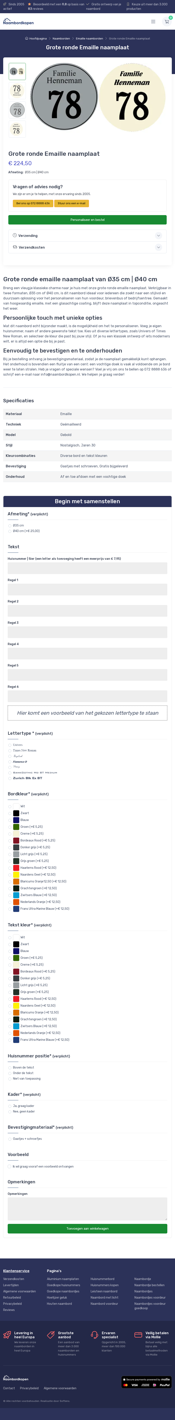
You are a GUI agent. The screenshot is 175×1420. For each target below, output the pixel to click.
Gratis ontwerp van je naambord (103, 7)
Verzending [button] (28, 236)
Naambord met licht (104, 1297)
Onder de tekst (23, 1073)
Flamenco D (20, 761)
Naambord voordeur (104, 1304)
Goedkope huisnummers (63, 1285)
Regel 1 (13, 580)
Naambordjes (143, 1291)
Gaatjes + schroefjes (27, 1139)
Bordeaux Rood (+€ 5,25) (37, 840)
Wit (22, 806)
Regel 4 (13, 644)
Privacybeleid (12, 1304)
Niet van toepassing (27, 1078)
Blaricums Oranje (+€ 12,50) (39, 1012)
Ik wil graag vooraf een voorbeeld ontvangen (43, 1166)
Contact (9, 1388)
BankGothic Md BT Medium (35, 772)
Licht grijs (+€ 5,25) (34, 854)
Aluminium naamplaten (63, 1279)
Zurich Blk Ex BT (27, 778)
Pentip (16, 766)
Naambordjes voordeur (150, 1297)
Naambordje (142, 1279)
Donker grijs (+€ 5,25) (35, 847)
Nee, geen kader (24, 1111)
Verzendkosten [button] (32, 247)
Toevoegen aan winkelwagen (87, 1228)
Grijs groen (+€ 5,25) (34, 861)
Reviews (9, 1310)
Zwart (24, 813)
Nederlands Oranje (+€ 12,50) (40, 902)
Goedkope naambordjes (63, 1291)
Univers (17, 744)
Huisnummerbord (102, 1279)
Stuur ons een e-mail (71, 203)
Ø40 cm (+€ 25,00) (26, 531)
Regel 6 (13, 687)
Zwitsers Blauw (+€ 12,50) (38, 895)
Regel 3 (13, 623)
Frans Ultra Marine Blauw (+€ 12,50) (44, 909)
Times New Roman (24, 750)
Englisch (17, 756)
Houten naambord (59, 1304)
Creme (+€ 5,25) (32, 833)
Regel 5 (13, 665)
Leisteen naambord (104, 1291)
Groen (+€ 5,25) (31, 827)
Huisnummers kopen (105, 1285)
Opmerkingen (18, 1194)
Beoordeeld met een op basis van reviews (56, 7)
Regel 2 (13, 601)
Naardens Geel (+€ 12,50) (37, 874)
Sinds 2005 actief (13, 7)
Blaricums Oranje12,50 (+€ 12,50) (43, 881)
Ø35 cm (18, 525)
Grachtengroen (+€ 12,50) (38, 888)
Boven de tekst (23, 1067)
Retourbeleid (12, 1297)
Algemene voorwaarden (19, 1291)
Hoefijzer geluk (57, 1297)
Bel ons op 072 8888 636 (33, 203)
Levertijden (11, 1285)
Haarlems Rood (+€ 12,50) (38, 868)
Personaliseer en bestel (87, 220)
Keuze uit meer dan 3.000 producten (147, 7)
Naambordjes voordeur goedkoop (150, 1306)
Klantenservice (16, 1271)
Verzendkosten (13, 1279)
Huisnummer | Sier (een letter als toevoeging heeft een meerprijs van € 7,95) (64, 559)
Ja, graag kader (23, 1106)
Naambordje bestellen (149, 1285)
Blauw (24, 820)
